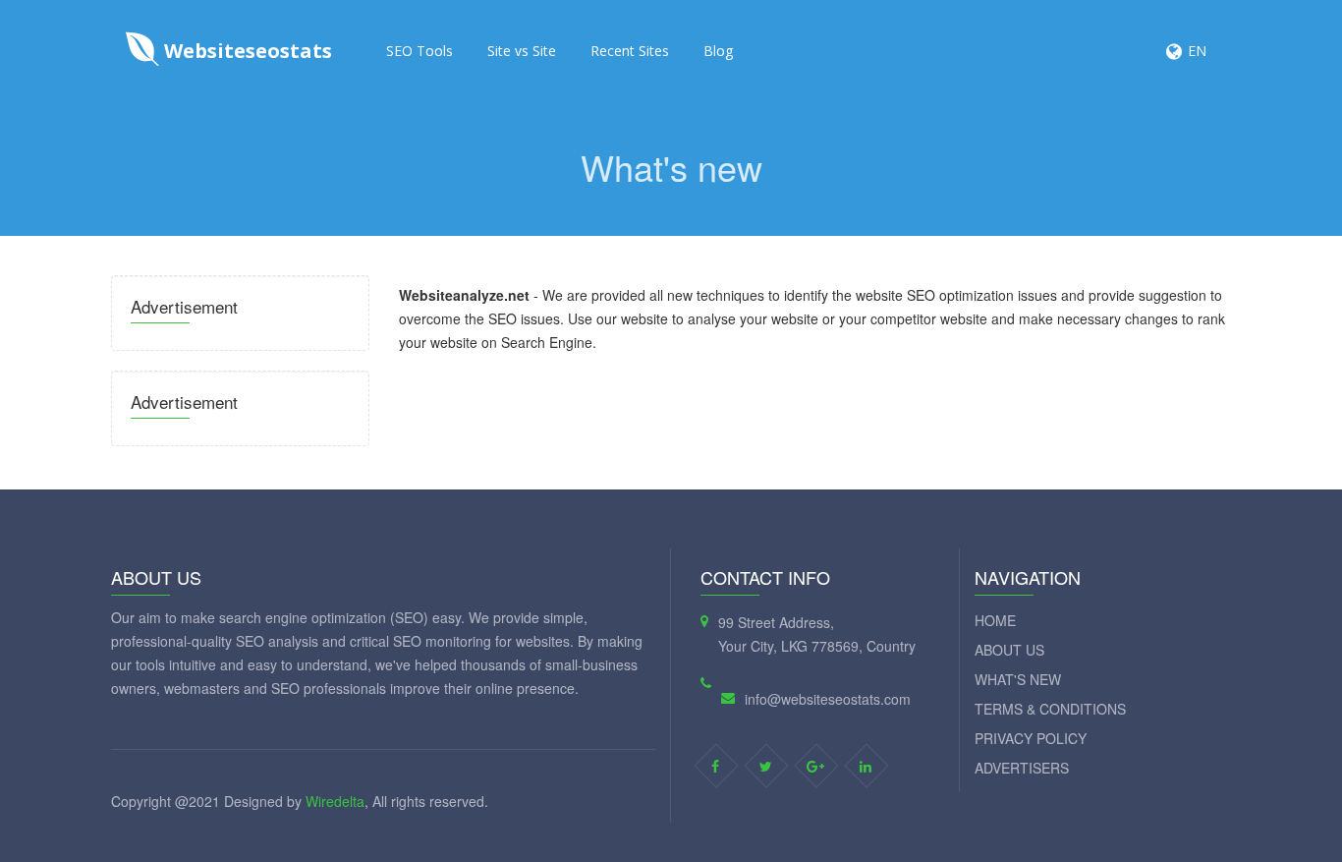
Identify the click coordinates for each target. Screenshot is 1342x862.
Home (995, 620)
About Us (1009, 650)
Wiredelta (335, 801)
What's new (1018, 679)
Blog (718, 50)
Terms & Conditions (1050, 708)
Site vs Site (521, 50)
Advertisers (1022, 767)
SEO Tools (419, 50)
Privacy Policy (1031, 738)
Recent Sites (629, 50)
